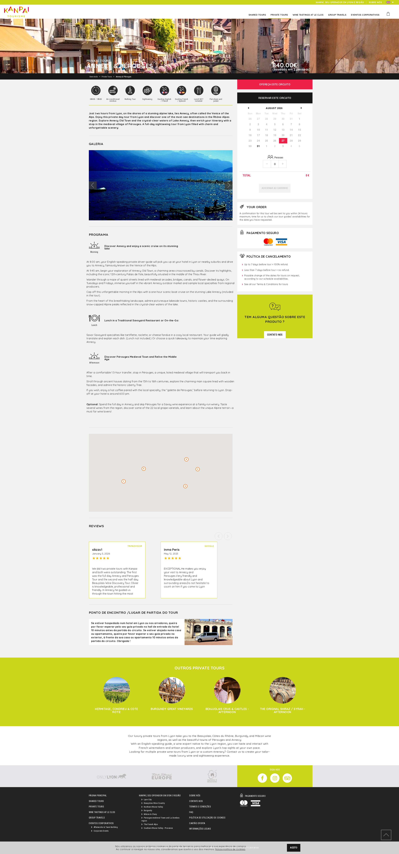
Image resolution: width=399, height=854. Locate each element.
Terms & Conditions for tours (272, 284)
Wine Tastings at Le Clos (102, 812)
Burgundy (147, 810)
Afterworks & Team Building (105, 827)
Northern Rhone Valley (153, 807)
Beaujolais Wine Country (154, 803)
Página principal (98, 795)
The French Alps (150, 824)
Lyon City (147, 799)
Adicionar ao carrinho (275, 188)
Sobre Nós (194, 795)
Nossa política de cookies (230, 849)
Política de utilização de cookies (207, 817)
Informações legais (200, 828)
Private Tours (96, 806)
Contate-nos (196, 801)
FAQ (191, 812)
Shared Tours (96, 801)
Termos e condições (200, 806)
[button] (228, 536)
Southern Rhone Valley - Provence (158, 828)
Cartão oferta (197, 823)
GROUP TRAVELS (97, 817)
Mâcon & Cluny (150, 814)
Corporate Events (100, 831)
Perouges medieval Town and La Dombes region (160, 819)
